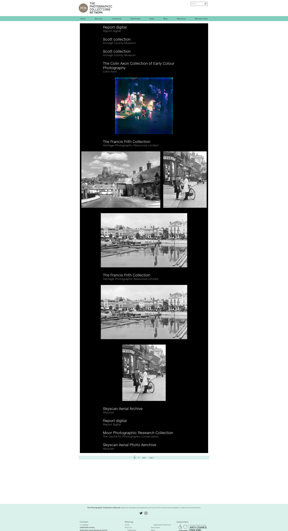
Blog (165, 19)
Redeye (85, 525)
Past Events (135, 19)
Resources (181, 19)
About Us (98, 19)
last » (152, 458)
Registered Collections (162, 525)
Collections (116, 19)
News (152, 19)
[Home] (95, 8)
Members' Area (201, 19)
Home (82, 19)
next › (144, 458)
